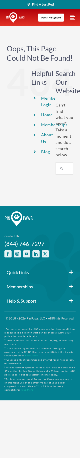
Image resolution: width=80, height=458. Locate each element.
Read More (31, 355)
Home (47, 114)
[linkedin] (36, 253)
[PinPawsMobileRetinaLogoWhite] (15, 14)
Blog (45, 151)
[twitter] (45, 253)
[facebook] (8, 253)
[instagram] (17, 253)
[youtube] (26, 253)
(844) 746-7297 (24, 243)
